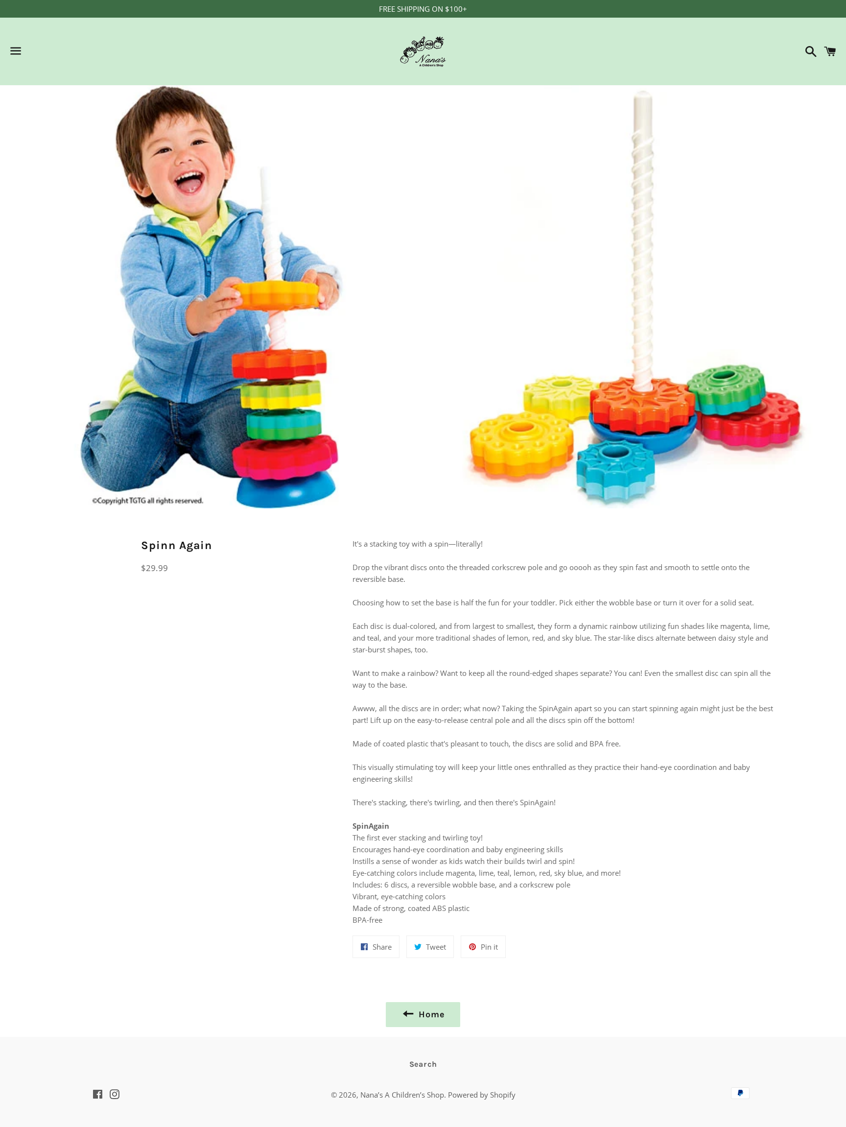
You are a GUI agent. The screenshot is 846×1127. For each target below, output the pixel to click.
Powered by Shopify (482, 1095)
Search (423, 1064)
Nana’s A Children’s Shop (402, 1095)
